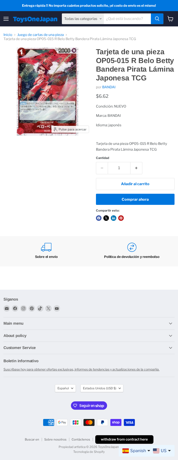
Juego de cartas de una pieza (40, 35)
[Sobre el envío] (46, 251)
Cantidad (102, 158)
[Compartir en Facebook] (99, 218)
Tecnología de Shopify (89, 452)
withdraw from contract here (124, 439)
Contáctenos (81, 439)
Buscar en (32, 439)
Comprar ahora (135, 199)
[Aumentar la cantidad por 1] (136, 168)
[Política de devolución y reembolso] (131, 251)
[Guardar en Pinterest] (121, 218)
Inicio (7, 35)
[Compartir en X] (106, 218)
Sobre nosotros (55, 439)
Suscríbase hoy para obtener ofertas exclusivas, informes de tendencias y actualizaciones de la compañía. (81, 369)
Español (63, 388)
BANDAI (108, 87)
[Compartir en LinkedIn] (113, 218)
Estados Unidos (99, 388)
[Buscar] (157, 18)
